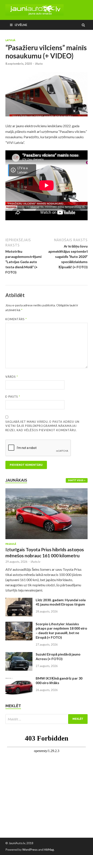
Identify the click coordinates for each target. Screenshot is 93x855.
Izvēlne (21, 25)
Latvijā (10, 40)
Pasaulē (10, 544)
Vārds (11, 376)
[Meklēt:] (46, 719)
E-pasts (12, 396)
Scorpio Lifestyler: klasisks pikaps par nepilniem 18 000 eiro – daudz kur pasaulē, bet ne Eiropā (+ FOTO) (61, 630)
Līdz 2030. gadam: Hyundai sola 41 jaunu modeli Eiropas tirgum (61, 602)
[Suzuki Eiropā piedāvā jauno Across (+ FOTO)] (18, 654)
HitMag (49, 849)
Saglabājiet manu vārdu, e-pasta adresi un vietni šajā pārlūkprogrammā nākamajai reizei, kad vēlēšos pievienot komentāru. (42, 426)
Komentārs (16, 319)
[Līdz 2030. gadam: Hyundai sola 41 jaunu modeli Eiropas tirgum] (18, 600)
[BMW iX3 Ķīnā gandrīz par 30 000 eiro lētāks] (18, 679)
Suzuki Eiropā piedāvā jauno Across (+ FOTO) (58, 656)
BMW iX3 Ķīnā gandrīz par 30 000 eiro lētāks (59, 680)
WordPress (30, 849)
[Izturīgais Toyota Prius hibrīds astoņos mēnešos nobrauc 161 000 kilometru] (46, 491)
